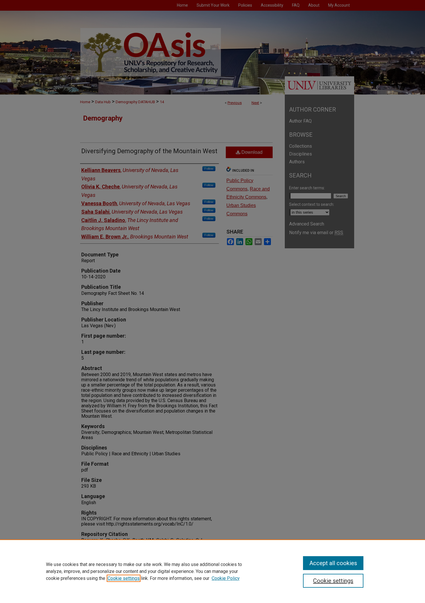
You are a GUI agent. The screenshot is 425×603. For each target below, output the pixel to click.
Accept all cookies (333, 563)
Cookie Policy (226, 578)
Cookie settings (124, 578)
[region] (212, 571)
